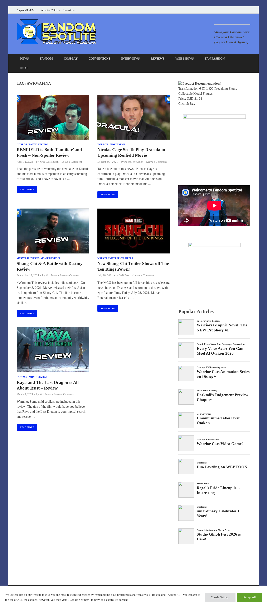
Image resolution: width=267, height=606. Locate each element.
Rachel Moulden (133, 161)
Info (24, 68)
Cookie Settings (220, 597)
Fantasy (22, 377)
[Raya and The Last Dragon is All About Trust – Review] (53, 350)
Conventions (99, 58)
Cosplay (71, 58)
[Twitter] (233, 10)
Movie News (117, 144)
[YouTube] (223, 10)
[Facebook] (228, 10)
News (24, 58)
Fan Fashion (215, 58)
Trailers (127, 258)
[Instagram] (239, 10)
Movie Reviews (38, 144)
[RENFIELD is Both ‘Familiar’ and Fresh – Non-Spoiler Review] (53, 118)
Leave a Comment (72, 161)
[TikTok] (249, 10)
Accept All (249, 597)
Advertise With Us (50, 10)
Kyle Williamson (49, 161)
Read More (25, 188)
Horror (22, 144)
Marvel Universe (28, 258)
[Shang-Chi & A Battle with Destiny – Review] (53, 232)
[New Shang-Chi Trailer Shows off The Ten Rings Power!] (133, 232)
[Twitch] (244, 10)
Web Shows (184, 58)
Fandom (46, 58)
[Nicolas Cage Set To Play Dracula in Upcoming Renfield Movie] (133, 118)
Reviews (157, 58)
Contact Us (68, 10)
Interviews (130, 58)
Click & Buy (186, 103)
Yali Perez (51, 275)
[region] (133, 596)
